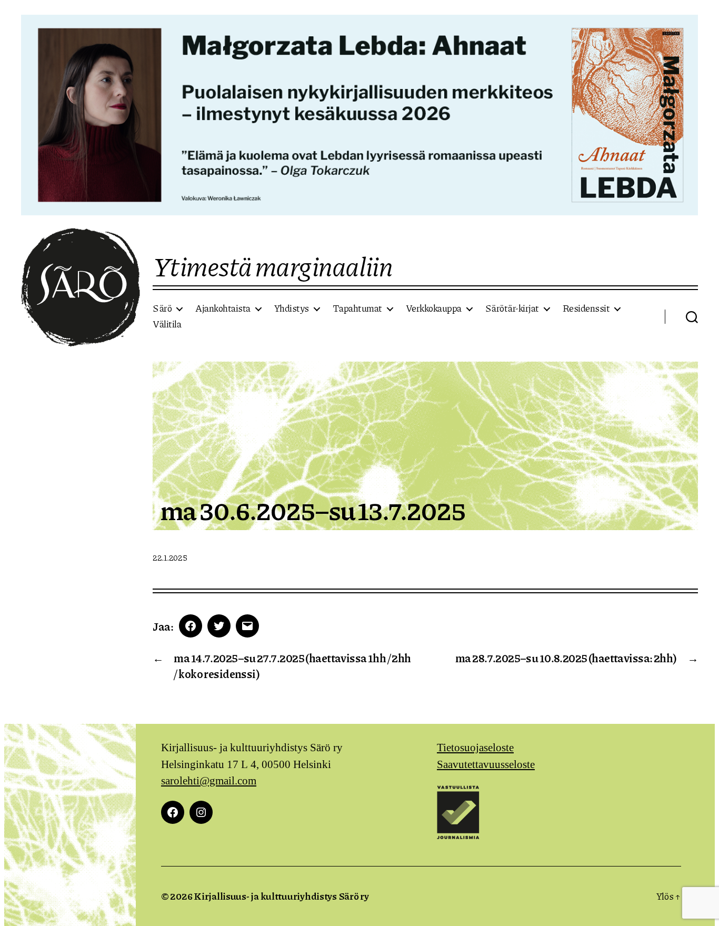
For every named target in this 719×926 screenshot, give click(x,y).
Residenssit (586, 308)
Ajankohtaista (223, 308)
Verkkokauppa (434, 308)
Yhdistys (291, 308)
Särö (162, 308)
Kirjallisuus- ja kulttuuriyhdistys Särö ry (281, 896)
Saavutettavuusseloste (486, 765)
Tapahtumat (357, 308)
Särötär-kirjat (512, 308)
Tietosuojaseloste (475, 748)
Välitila (167, 324)
